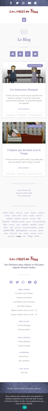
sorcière (33, 233)
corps (25, 215)
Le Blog (24, 39)
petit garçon (22, 230)
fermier (33, 219)
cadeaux (19, 213)
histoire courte (18, 221)
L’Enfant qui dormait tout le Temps (24, 151)
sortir (40, 233)
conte (7, 215)
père (6, 233)
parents (18, 228)
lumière (12, 225)
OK (25, 407)
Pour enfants (22, 196)
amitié (5, 213)
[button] (24, 20)
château (41, 213)
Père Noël (13, 233)
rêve (20, 233)
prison (40, 230)
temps (18, 236)
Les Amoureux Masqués (24, 89)
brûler (11, 213)
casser (26, 213)
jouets (28, 222)
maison (25, 224)
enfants (17, 218)
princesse (33, 230)
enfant (9, 218)
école (37, 236)
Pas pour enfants (22, 193)
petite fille (9, 230)
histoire (6, 221)
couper (32, 215)
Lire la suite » (24, 109)
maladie (33, 224)
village (30, 236)
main (18, 225)
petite (41, 227)
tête (24, 236)
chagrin (33, 213)
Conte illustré (22, 190)
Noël (11, 227)
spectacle (11, 236)
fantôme (25, 219)
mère (5, 227)
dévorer (39, 216)
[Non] (45, 402)
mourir (41, 224)
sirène (26, 233)
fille (39, 218)
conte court (16, 215)
